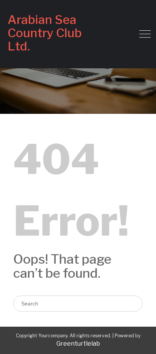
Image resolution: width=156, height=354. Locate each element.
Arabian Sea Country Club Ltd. (45, 32)
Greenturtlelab (78, 343)
